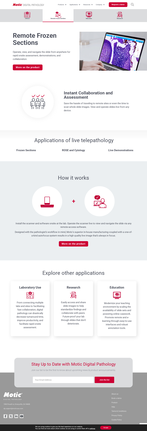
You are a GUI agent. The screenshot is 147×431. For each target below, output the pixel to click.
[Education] (89, 14)
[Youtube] (21, 416)
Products (61, 4)
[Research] (120, 14)
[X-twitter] (11, 416)
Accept (105, 428)
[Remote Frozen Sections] (58, 14)
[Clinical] (27, 14)
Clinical (27, 18)
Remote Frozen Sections (58, 18)
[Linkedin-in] (16, 416)
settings (92, 429)
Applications (74, 4)
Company (99, 4)
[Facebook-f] (5, 416)
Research (120, 18)
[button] (132, 4)
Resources (86, 4)
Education (89, 18)
